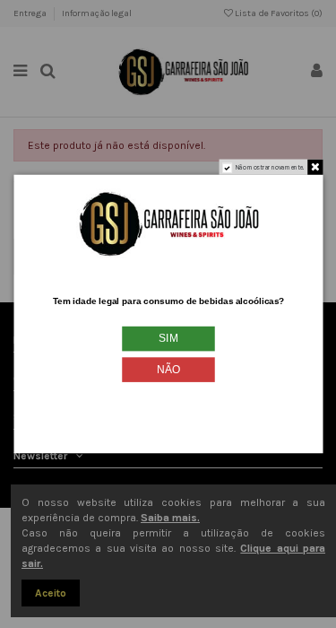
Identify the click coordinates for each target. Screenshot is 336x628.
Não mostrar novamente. (269, 166)
